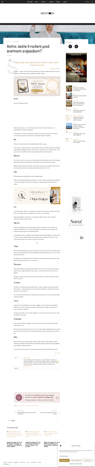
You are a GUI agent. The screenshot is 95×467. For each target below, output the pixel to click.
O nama (65, 1)
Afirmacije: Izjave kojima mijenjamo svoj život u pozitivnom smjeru (78, 119)
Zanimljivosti (80, 115)
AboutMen (30, 1)
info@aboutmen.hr (28, 365)
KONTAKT (10, 462)
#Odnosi (51, 1)
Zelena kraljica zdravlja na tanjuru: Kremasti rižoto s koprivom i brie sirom (78, 104)
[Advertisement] (37, 115)
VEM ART (39, 462)
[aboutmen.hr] (47, 13)
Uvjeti (28, 462)
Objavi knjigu (6, 464)
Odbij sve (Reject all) (76, 460)
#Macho (43, 1)
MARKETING (16, 462)
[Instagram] (17, 368)
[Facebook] (15, 368)
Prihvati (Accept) (64, 460)
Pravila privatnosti (78, 463)
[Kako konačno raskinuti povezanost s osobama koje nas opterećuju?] (69, 88)
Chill (20, 405)
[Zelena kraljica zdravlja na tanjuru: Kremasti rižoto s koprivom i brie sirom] (69, 103)
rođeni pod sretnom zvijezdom (32, 405)
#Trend (58, 1)
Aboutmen (10, 55)
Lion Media (33, 462)
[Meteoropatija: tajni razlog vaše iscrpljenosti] (69, 134)
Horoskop (23, 405)
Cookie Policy (71, 463)
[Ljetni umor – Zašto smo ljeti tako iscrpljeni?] (69, 141)
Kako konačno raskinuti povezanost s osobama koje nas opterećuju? (79, 89)
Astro (17, 405)
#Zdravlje (75, 86)
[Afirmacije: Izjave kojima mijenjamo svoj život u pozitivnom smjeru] (69, 118)
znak (19, 71)
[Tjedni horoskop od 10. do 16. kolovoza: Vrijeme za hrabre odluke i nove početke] (33, 435)
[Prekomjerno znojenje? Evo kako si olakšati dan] (69, 111)
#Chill (36, 1)
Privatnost (22, 462)
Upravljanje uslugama (64, 456)
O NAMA (5, 462)
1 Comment (12, 420)
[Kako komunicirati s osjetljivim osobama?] (69, 96)
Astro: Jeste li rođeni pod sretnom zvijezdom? (28, 49)
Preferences (88, 460)
